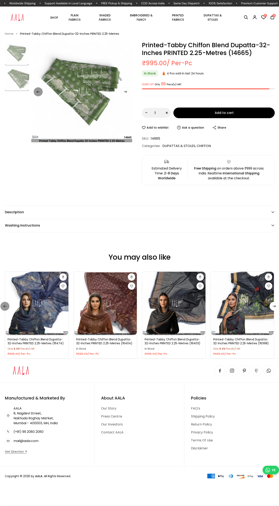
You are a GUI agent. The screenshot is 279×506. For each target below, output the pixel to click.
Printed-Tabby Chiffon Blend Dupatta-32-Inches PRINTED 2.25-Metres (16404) (104, 342)
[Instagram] (232, 370)
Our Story (108, 408)
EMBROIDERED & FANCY (141, 17)
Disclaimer (199, 448)
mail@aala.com (25, 441)
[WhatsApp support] (268, 370)
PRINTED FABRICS (178, 17)
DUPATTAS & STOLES (213, 17)
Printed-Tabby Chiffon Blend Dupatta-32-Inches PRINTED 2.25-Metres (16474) (36, 342)
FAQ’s (195, 408)
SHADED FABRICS (105, 17)
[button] (246, 17)
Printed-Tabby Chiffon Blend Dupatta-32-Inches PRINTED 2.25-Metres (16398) (241, 342)
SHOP (54, 18)
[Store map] (256, 370)
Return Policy (201, 424)
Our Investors (112, 424)
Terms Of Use (202, 440)
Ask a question (193, 128)
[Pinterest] (244, 370)
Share (222, 128)
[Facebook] (219, 370)
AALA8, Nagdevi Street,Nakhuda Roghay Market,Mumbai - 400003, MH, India (35, 415)
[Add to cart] (63, 277)
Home (9, 34)
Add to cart (224, 112)
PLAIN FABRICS (74, 17)
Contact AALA (112, 432)
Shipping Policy (203, 416)
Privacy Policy (202, 432)
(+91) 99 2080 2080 (28, 431)
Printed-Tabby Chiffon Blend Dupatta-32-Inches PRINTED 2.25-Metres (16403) (172, 342)
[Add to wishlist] (63, 286)
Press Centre (111, 416)
